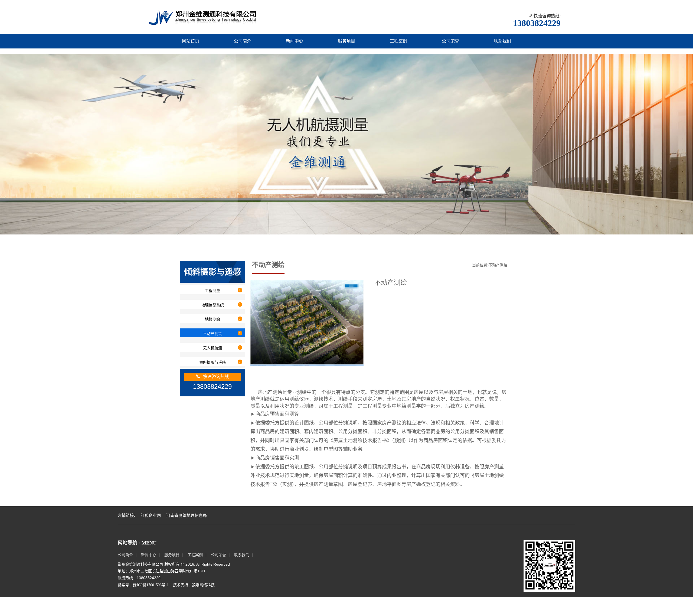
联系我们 (502, 41)
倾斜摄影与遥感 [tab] (212, 375)
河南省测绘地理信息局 (186, 528)
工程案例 (398, 41)
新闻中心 (294, 41)
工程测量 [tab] (212, 303)
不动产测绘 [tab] (212, 346)
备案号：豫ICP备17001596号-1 (143, 597)
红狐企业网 (150, 528)
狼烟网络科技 (203, 597)
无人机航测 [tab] (212, 360)
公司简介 (242, 41)
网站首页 (190, 41)
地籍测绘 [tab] (212, 332)
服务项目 (346, 41)
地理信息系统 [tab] (212, 317)
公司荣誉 (450, 41)
